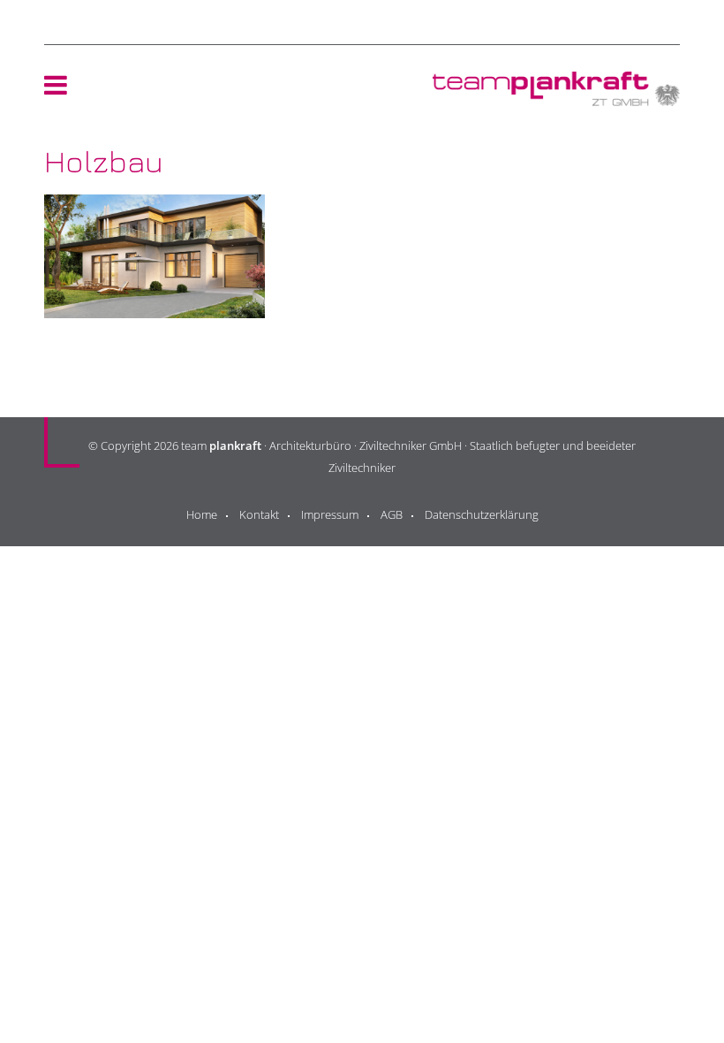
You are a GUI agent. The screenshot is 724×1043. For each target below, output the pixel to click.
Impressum (329, 514)
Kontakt (259, 514)
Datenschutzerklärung (482, 514)
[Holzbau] (154, 305)
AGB (392, 514)
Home (201, 514)
